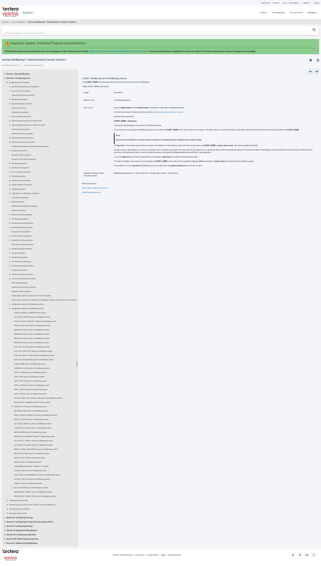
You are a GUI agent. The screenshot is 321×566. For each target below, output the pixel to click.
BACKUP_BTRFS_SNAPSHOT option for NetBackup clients (35, 321)
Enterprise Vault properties (21, 155)
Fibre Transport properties (21, 172)
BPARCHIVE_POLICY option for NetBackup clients (32, 330)
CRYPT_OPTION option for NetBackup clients (30, 381)
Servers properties (18, 253)
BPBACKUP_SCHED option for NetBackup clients (31, 343)
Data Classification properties (22, 138)
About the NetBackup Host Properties (25, 87)
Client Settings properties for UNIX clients (27, 121)
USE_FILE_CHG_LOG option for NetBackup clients (32, 479)
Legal (163, 555)
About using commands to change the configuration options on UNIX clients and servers (44, 300)
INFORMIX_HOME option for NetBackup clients (31, 411)
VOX (284, 3)
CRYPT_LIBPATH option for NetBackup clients (30, 390)
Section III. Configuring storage (20, 518)
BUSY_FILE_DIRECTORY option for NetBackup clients (33, 351)
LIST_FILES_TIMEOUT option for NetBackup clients (33, 424)
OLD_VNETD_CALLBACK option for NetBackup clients (33, 445)
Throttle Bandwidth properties (23, 266)
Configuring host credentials (19, 509)
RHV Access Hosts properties (22, 245)
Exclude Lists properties (20, 168)
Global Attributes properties (22, 185)
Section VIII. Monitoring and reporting (22, 539)
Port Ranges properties (20, 219)
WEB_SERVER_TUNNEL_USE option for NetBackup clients (35, 496)
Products (263, 12)
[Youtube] (306, 555)
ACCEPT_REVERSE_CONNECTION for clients (30, 313)
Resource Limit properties (21, 232)
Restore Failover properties (22, 236)
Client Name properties (20, 112)
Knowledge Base (278, 12)
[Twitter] (293, 555)
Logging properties (19, 189)
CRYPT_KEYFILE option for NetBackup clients (30, 394)
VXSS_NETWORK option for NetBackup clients (31, 488)
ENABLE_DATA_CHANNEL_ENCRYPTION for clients (32, 402)
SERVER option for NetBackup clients (27, 462)
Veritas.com (265, 3)
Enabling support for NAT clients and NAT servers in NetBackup (32, 505)
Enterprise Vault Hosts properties (24, 159)
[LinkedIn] (300, 555)
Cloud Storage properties (21, 129)
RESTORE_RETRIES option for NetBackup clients (32, 454)
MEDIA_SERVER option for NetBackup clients (30, 432)
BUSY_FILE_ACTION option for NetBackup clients (32, 347)
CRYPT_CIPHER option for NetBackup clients (30, 373)
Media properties (18, 202)
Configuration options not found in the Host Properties (31, 296)
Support (5, 22)
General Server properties (21, 181)
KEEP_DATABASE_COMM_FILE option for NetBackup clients (35, 415)
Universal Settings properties (22, 274)
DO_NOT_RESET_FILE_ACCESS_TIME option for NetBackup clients (38, 398)
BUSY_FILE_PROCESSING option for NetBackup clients (34, 360)
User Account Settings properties (24, 279)
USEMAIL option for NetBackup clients (28, 483)
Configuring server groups (18, 501)
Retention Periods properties (22, 240)
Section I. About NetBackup (18, 74)
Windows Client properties (21, 291)
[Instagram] (313, 555)
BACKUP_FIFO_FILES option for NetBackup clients (32, 326)
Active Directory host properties (23, 95)
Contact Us (139, 555)
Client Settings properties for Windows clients (28, 125)
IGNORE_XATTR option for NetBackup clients (30, 407)
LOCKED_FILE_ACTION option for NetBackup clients (33, 428)
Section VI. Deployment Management (22, 530)
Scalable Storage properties (22, 249)
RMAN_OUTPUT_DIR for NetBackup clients (29, 458)
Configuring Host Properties (19, 82)
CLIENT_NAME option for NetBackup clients (30, 364)
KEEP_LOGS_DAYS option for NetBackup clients (31, 419)
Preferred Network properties (22, 223)
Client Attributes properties (21, 117)
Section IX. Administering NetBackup (22, 543)
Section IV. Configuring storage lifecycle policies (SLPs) (30, 522)
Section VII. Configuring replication (21, 535)
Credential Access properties (22, 134)
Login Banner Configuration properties (25, 193)
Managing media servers (18, 513)
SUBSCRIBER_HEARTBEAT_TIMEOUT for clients (31, 466)
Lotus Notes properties (20, 198)
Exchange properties (19, 163)
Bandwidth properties (19, 99)
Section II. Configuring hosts (19, 78)
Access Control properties (21, 91)
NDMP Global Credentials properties (25, 206)
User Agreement (174, 555)
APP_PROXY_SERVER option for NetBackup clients (32, 317)
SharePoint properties (20, 257)
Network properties (19, 210)
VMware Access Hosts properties (24, 287)
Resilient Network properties (22, 227)
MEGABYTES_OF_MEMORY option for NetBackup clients (34, 437)
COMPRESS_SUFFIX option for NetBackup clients (32, 368)
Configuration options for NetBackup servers (28, 304)
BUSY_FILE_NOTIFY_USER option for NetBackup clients (34, 355)
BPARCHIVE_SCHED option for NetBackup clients (31, 334)
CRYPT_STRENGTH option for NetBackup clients (32, 385)
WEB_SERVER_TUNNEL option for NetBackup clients (33, 492)
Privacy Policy (152, 555)
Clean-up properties (19, 108)
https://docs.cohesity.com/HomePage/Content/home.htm (118, 51)
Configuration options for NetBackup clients (28, 309)
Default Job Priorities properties (23, 142)
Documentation (296, 12)
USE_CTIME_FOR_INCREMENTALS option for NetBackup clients (37, 475)
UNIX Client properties (20, 283)
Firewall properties (18, 176)
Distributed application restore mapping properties (30, 146)
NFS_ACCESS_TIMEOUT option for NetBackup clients (33, 441)
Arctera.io (276, 3)
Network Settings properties (22, 215)
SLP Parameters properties (21, 262)
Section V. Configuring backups (20, 526)
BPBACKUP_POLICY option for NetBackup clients (31, 338)
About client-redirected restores (95, 188)
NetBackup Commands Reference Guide (168, 112)
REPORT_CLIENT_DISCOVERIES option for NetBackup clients (36, 449)
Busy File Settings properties (22, 104)
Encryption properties (19, 151)
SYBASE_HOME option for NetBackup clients (30, 471)
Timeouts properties (19, 270)
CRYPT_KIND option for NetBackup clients (29, 377)
